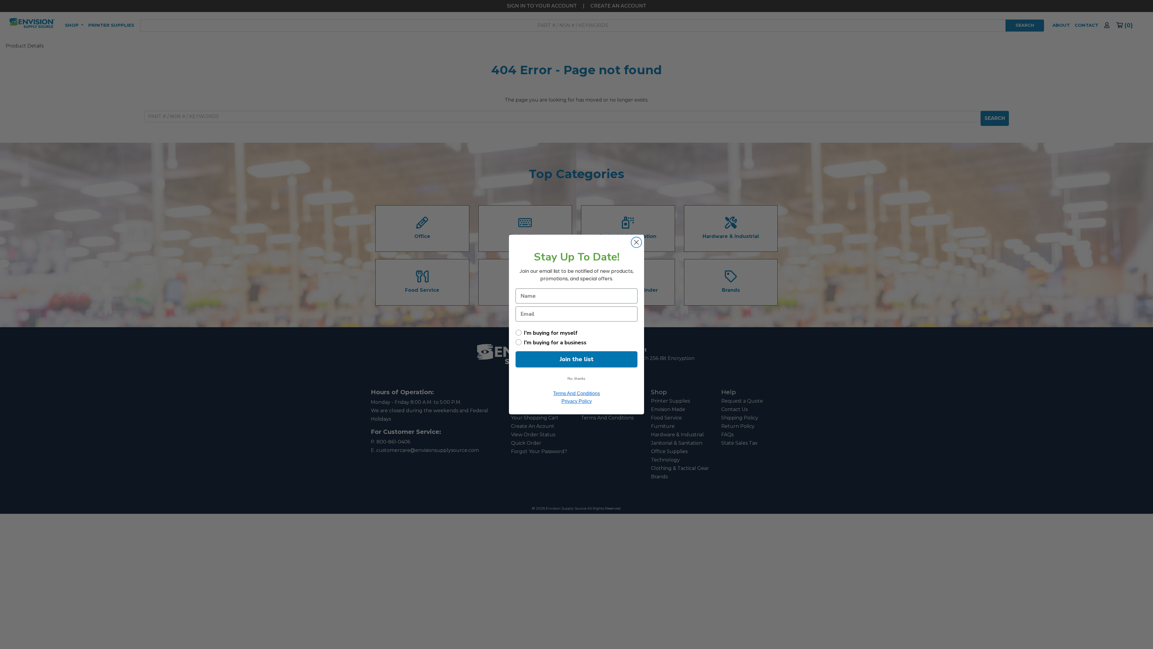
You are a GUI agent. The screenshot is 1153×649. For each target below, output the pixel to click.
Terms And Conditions (576, 393)
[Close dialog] (636, 242)
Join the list (577, 359)
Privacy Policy (576, 401)
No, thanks (576, 378)
